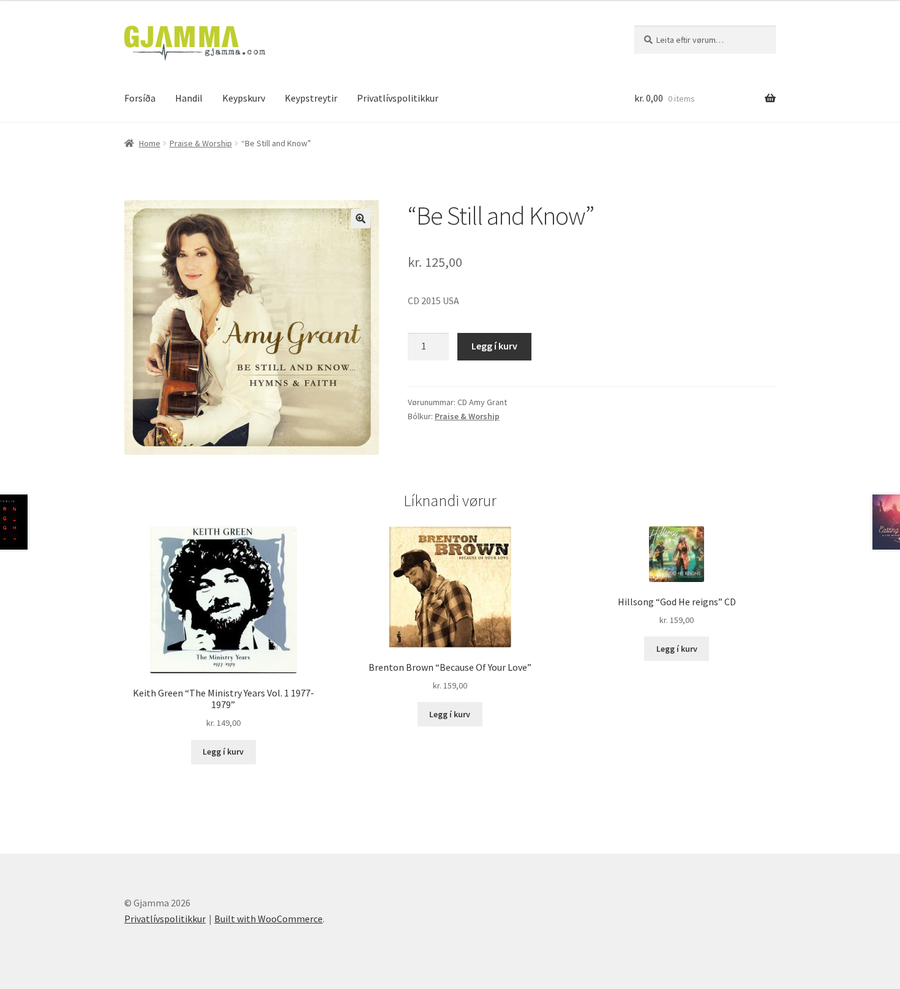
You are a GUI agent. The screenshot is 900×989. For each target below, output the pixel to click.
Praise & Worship (201, 143)
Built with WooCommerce (268, 918)
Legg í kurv (494, 346)
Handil (189, 98)
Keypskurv (243, 98)
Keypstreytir (311, 98)
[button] (360, 218)
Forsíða (140, 98)
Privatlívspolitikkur (397, 98)
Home (149, 143)
